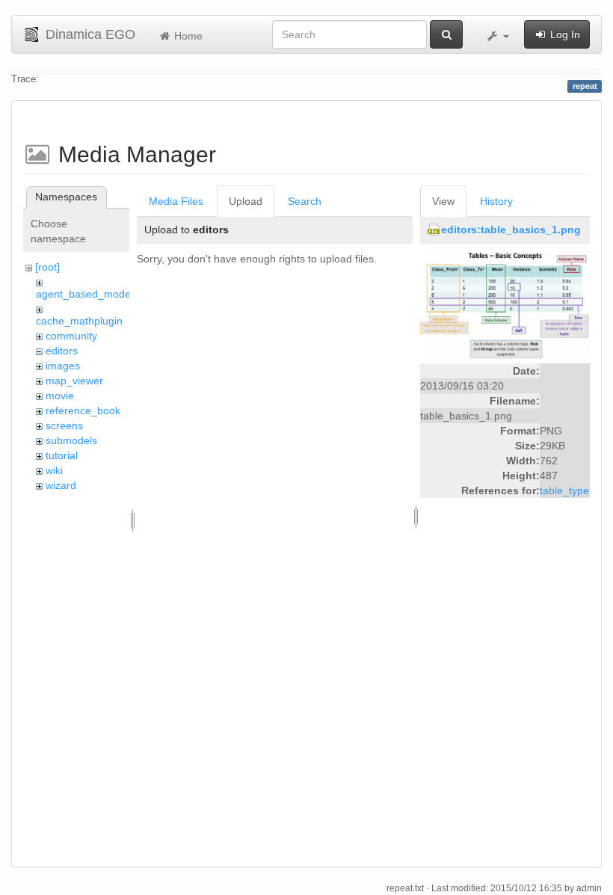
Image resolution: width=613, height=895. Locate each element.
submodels (71, 440)
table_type (564, 490)
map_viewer (74, 381)
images (63, 366)
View (443, 201)
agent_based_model (84, 294)
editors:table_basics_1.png (511, 230)
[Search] (446, 34)
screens (64, 425)
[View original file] (505, 305)
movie (60, 396)
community (71, 336)
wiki (54, 470)
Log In (563, 34)
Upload (245, 201)
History (496, 201)
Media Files (176, 201)
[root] (47, 267)
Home (187, 36)
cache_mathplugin (79, 321)
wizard (61, 485)
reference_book (83, 410)
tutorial (62, 455)
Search (304, 201)
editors (62, 351)
